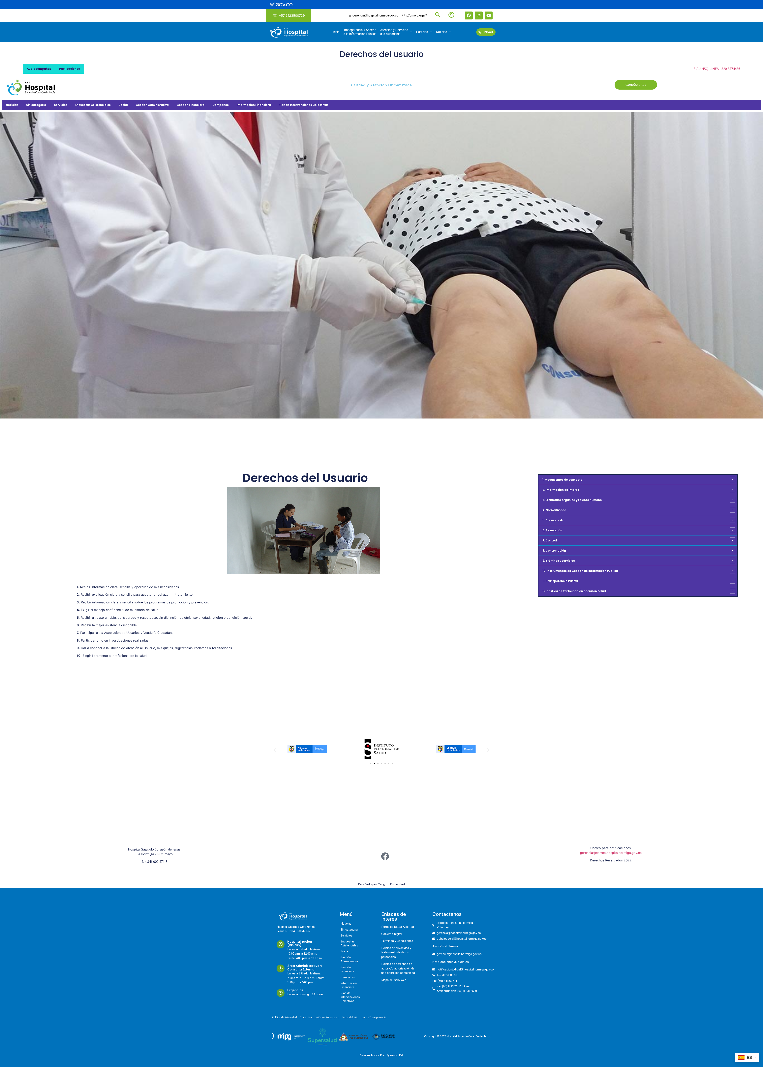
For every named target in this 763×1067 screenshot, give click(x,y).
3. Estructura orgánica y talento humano (572, 500)
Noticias (441, 32)
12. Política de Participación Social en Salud (574, 591)
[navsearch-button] (436, 15)
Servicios (60, 105)
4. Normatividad (554, 510)
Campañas (220, 105)
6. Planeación (552, 530)
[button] (274, 749)
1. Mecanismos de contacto (562, 480)
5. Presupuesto (553, 520)
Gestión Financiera (190, 105)
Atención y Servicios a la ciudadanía (394, 32)
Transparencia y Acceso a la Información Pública (360, 32)
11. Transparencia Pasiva (560, 581)
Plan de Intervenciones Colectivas (303, 105)
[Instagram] (479, 15)
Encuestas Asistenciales (93, 105)
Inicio (336, 32)
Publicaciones (69, 69)
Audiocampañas (39, 69)
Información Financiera (254, 105)
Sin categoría (36, 105)
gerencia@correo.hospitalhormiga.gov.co (611, 853)
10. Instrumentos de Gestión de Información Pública (580, 571)
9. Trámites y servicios (558, 561)
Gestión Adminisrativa (152, 105)
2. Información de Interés (560, 490)
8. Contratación (554, 551)
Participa (422, 32)
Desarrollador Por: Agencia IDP (382, 1055)
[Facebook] (469, 15)
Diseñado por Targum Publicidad (381, 884)
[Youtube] (489, 15)
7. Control (549, 540)
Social (123, 105)
